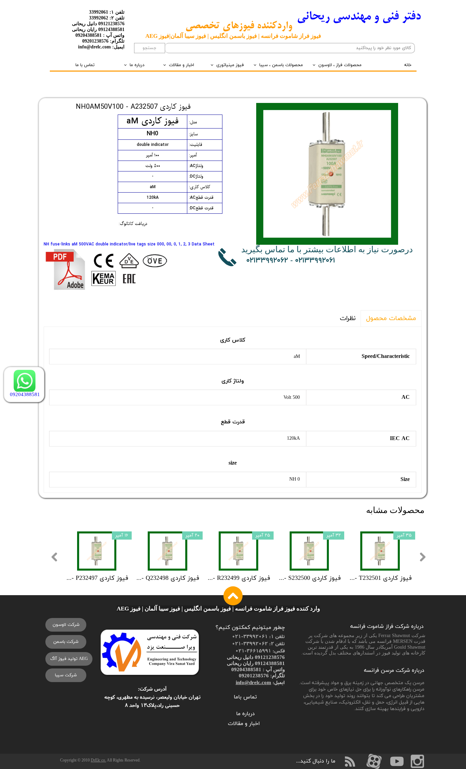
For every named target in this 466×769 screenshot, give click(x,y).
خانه (407, 65)
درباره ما (137, 65)
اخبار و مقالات (181, 65)
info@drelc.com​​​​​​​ (253, 682)
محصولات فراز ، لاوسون (340, 65)
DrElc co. (98, 760)
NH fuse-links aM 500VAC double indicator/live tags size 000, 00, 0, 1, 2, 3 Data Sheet (129, 244)
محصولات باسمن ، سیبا (281, 65)
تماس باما (245, 697)
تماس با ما (84, 65)
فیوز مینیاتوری (230, 65)
